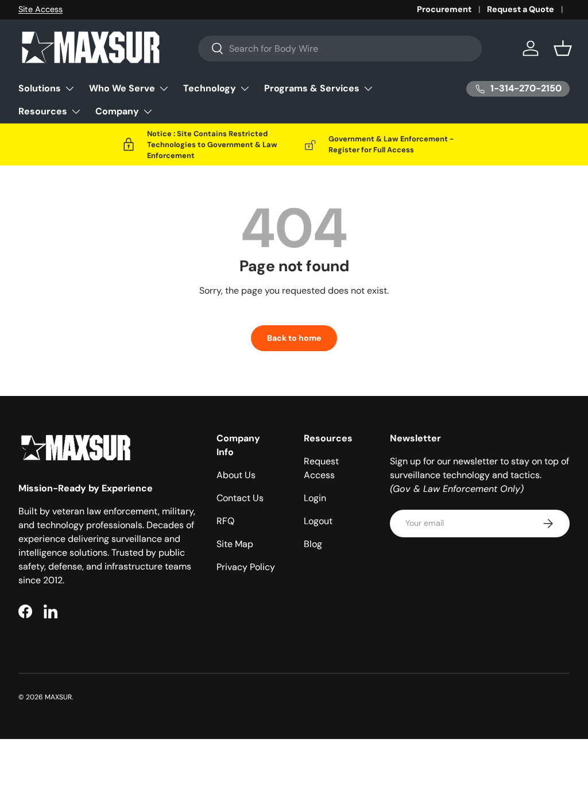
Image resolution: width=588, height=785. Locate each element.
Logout (318, 521)
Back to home (294, 338)
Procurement (444, 9)
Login (315, 498)
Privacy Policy (245, 567)
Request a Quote (520, 9)
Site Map (234, 544)
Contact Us (240, 498)
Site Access (40, 9)
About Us (236, 475)
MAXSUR (58, 697)
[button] (562, 48)
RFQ (225, 521)
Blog (313, 544)
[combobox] (340, 48)
